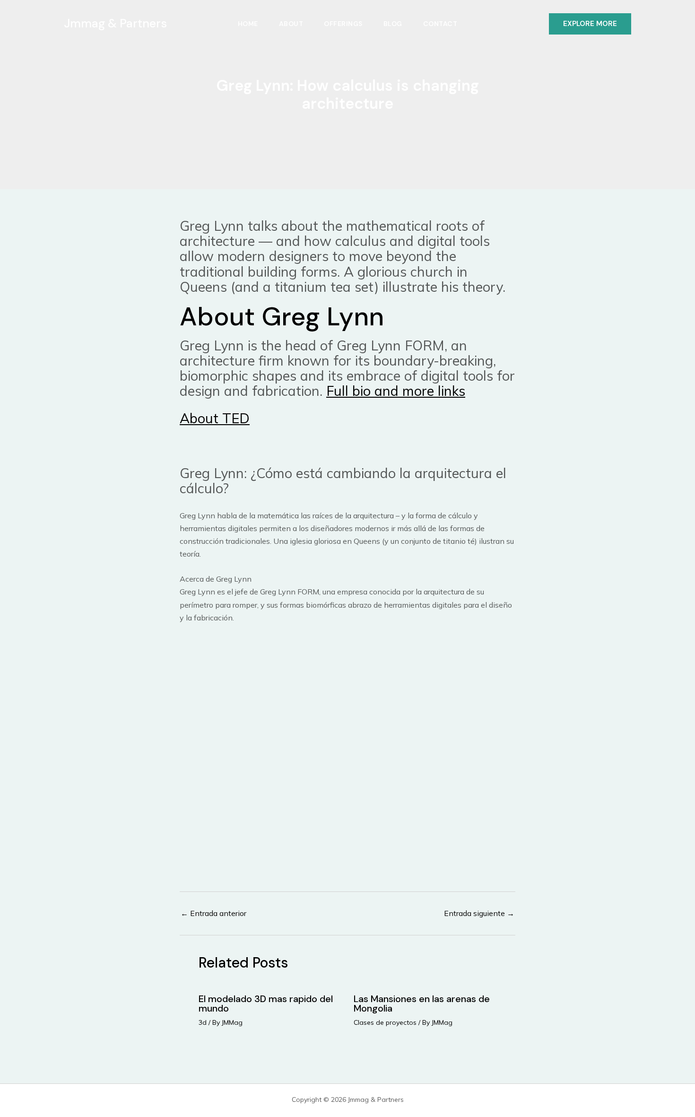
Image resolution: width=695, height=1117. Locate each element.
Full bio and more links (395, 390)
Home (248, 23)
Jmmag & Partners (115, 23)
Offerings (343, 23)
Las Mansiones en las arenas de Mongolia (422, 1003)
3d (203, 1022)
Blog (392, 23)
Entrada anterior (213, 913)
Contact (440, 23)
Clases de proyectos (385, 1022)
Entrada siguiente (479, 913)
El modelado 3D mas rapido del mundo (266, 1003)
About (291, 23)
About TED (215, 418)
